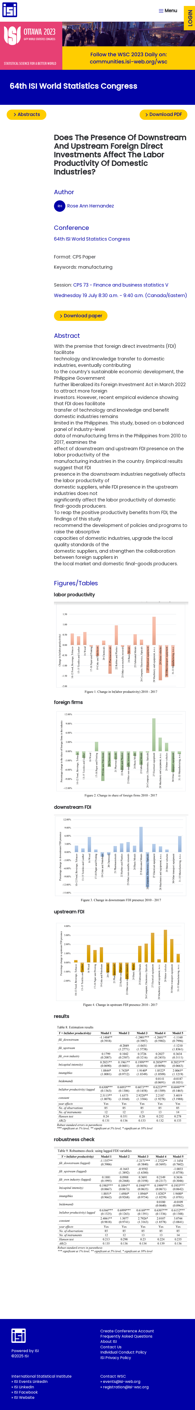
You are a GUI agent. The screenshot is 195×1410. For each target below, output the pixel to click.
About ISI (108, 1341)
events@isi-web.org (121, 1381)
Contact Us (111, 1347)
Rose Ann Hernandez (86, 206)
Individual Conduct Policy (123, 1352)
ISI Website (24, 1397)
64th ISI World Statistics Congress (92, 239)
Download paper (83, 316)
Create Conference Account (127, 1331)
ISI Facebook (26, 1392)
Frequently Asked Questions (126, 1336)
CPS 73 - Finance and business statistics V (120, 285)
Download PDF (166, 114)
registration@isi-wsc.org (126, 1387)
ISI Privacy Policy (115, 1357)
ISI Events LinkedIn (31, 1381)
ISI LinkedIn (24, 1387)
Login (190, 18)
